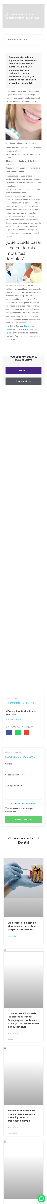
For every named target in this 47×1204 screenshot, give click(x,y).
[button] (23, 370)
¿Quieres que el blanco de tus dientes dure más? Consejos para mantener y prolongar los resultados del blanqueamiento (23, 1020)
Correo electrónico (13, 775)
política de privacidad (25, 804)
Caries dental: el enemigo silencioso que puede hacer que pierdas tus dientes (23, 926)
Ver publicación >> (14, 719)
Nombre (8, 764)
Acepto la (21, 804)
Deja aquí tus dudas (14, 786)
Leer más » (13, 936)
